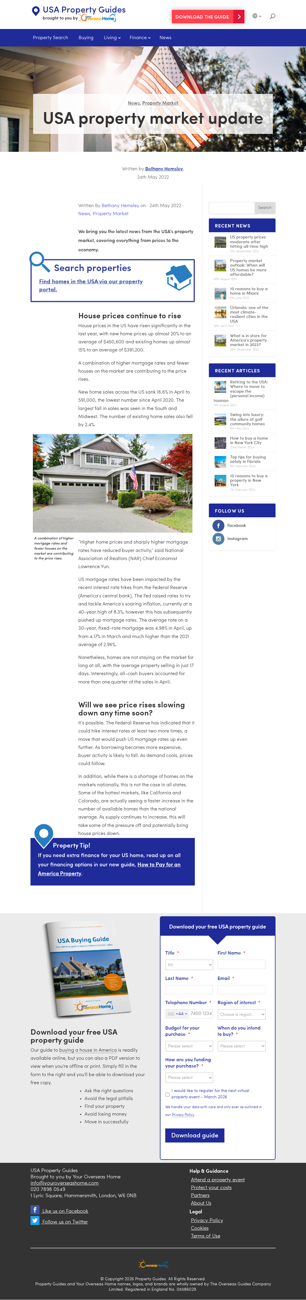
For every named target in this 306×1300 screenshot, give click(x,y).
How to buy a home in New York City (249, 440)
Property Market (160, 102)
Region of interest (239, 1002)
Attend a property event (218, 1180)
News (166, 38)
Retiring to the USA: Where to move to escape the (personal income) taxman (241, 391)
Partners (200, 1195)
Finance (138, 38)
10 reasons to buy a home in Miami (249, 291)
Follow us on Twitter (64, 1222)
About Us (201, 1203)
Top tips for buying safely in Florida (248, 459)
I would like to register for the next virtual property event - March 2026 (210, 1094)
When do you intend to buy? (239, 1030)
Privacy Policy (183, 1115)
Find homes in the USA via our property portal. (91, 285)
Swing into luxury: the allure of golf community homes (247, 419)
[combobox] (177, 1014)
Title (172, 952)
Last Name (179, 978)
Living (110, 38)
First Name (232, 952)
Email (226, 978)
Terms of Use (205, 1236)
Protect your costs (211, 1187)
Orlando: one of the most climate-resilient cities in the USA (249, 314)
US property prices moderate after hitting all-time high (249, 241)
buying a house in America (88, 1050)
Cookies (200, 1228)
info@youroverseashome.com (64, 1183)
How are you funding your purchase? (188, 1062)
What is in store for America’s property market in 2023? (248, 340)
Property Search (50, 38)
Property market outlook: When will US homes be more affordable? (248, 267)
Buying (86, 38)
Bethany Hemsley (164, 168)
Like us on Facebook (64, 1211)
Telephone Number (188, 1002)
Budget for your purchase (182, 1030)
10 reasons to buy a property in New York (249, 480)
